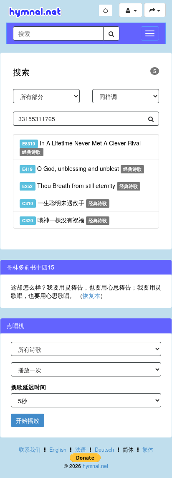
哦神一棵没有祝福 (64, 220)
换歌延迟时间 (28, 387)
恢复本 (91, 295)
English (57, 449)
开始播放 (27, 420)
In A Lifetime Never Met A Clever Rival (81, 147)
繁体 (147, 449)
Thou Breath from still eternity (80, 185)
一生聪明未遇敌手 (64, 202)
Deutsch (104, 449)
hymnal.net (96, 466)
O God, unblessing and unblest (82, 168)
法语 (80, 449)
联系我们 (29, 449)
